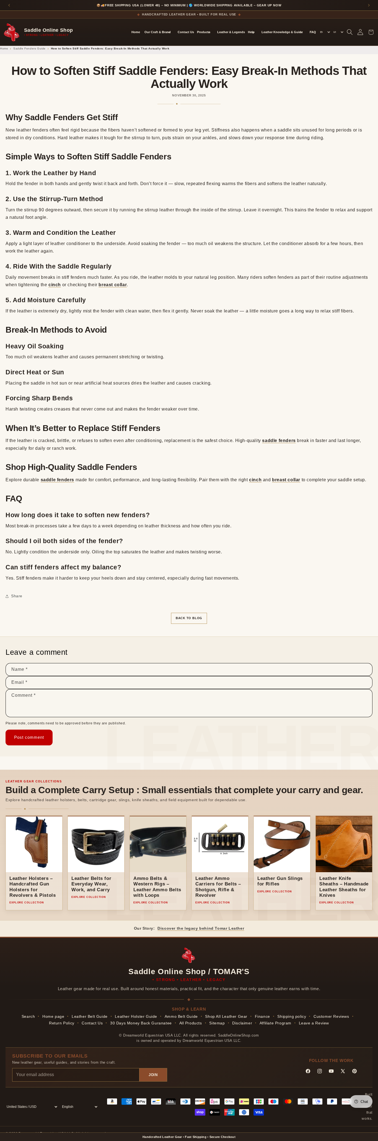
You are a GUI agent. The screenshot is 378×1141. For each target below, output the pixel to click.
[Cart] (371, 32)
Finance (262, 1016)
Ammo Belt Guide (181, 1016)
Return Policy (61, 1023)
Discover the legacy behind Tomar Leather (200, 928)
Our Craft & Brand (157, 32)
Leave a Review (314, 1023)
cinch (54, 284)
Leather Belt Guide (90, 1016)
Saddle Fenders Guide (29, 48)
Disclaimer (242, 1023)
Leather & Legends (231, 32)
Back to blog (189, 618)
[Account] (360, 32)
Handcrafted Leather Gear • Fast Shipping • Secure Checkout (189, 1137)
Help (251, 32)
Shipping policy (291, 1016)
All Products (190, 1023)
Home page (53, 1016)
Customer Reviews (331, 1016)
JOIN (153, 1075)
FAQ (313, 32)
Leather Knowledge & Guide (282, 32)
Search (28, 1016)
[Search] (350, 32)
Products (203, 32)
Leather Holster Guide (136, 1016)
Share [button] (16, 596)
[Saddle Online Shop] (12, 32)
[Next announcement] (369, 5)
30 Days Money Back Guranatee (141, 1023)
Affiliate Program (275, 1023)
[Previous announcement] (9, 5)
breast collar (113, 284)
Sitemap (217, 1023)
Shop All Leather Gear (226, 1016)
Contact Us (186, 32)
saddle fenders (279, 440)
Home (135, 32)
